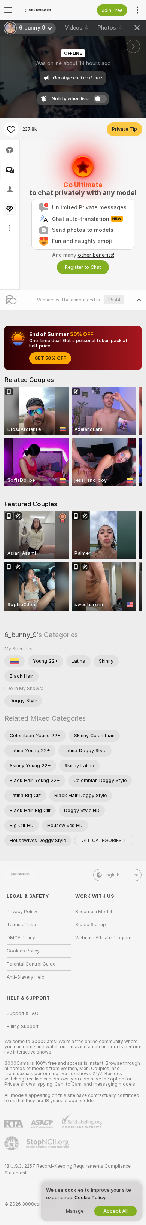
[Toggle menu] (8, 10)
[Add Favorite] (11, 129)
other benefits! (96, 255)
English (111, 875)
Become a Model (93, 911)
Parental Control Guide (31, 964)
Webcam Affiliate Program (103, 937)
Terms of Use (21, 924)
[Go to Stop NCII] (48, 1143)
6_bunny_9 (20, 635)
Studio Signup (90, 924)
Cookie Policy (89, 1197)
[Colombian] (14, 661)
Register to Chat (83, 267)
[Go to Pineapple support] (12, 1143)
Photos (109, 27)
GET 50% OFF (50, 358)
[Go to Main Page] (44, 10)
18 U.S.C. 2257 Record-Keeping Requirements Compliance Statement (67, 1170)
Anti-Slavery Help (26, 977)
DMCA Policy (21, 937)
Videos (76, 27)
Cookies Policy (23, 951)
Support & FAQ (23, 1013)
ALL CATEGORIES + (104, 840)
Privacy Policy (22, 911)
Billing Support (23, 1026)
